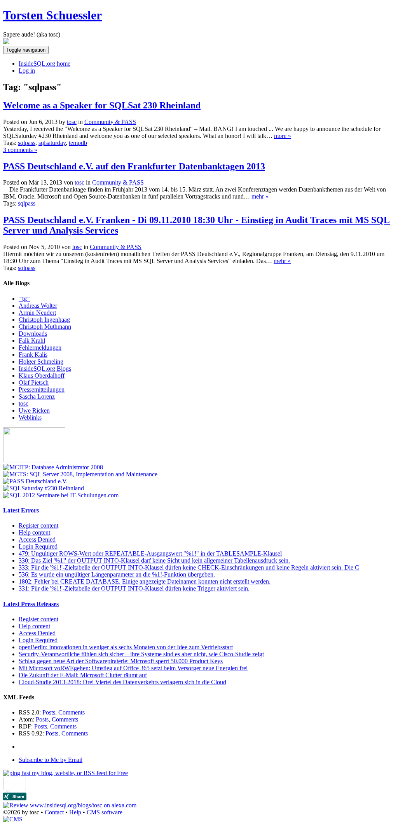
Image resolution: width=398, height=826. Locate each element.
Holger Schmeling (41, 361)
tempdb (78, 142)
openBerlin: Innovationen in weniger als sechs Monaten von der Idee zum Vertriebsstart (126, 647)
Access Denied (37, 539)
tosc (23, 403)
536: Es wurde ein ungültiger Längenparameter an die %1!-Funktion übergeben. (117, 574)
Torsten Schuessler (52, 15)
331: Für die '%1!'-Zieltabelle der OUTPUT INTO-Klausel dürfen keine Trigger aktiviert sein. (134, 588)
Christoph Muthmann (45, 326)
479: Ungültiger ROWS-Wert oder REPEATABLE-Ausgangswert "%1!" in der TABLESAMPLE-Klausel (150, 553)
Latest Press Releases (31, 604)
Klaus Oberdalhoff (42, 375)
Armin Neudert (37, 312)
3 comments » (20, 149)
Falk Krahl (32, 340)
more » (282, 135)
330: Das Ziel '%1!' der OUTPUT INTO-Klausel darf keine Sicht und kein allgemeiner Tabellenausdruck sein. (154, 560)
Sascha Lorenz (37, 396)
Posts (48, 712)
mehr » (260, 196)
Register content (38, 525)
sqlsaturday (52, 142)
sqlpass (26, 142)
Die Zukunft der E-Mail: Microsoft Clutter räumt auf (83, 675)
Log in (27, 70)
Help (75, 812)
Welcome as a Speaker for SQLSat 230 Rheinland (102, 105)
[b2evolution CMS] (13, 819)
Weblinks (30, 417)
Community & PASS (110, 121)
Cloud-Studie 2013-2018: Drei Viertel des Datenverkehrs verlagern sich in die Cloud (122, 682)
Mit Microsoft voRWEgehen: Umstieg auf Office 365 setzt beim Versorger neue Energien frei (133, 668)
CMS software (104, 812)
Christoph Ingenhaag (44, 319)
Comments (71, 712)
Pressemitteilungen (42, 389)
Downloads (33, 333)
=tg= (24, 298)
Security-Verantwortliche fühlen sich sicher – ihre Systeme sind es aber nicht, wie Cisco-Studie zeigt (141, 654)
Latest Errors (21, 510)
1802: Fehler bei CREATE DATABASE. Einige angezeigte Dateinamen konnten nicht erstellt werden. (145, 581)
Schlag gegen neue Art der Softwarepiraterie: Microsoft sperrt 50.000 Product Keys (121, 661)
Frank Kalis (33, 354)
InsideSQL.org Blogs (45, 368)
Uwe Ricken (34, 410)
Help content (34, 532)
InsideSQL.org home (44, 63)
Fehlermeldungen (40, 347)
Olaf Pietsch (34, 382)
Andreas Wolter (38, 305)
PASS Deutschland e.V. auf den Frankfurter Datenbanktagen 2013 (134, 166)
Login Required (38, 546)
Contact (54, 812)
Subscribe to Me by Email (50, 759)
